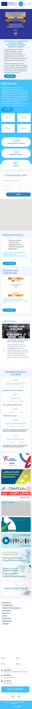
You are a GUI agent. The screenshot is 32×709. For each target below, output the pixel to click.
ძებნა (18, 194)
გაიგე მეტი (10, 76)
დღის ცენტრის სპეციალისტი (12, 405)
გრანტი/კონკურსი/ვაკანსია (11, 608)
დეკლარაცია (6, 618)
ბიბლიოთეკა (6, 610)
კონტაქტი (5, 624)
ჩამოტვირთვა (11, 263)
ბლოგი (4, 616)
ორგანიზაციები (7, 605)
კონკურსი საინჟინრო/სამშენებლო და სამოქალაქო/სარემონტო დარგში (15, 430)
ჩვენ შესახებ (6, 602)
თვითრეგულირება (13, 235)
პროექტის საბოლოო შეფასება (13, 390)
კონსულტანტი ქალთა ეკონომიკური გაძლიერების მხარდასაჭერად (15, 446)
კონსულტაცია (7, 621)
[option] (16, 24)
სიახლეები (6, 613)
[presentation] (24, 321)
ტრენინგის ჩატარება (10, 416)
